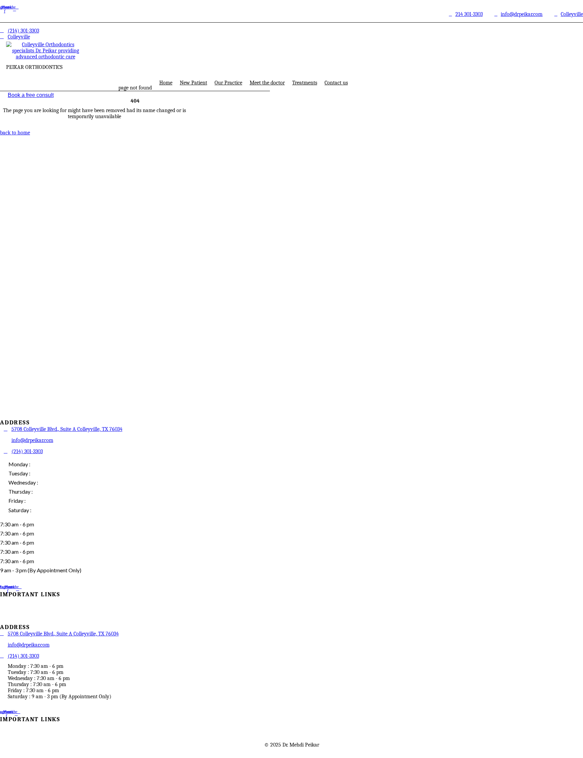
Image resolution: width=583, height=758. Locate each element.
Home (165, 83)
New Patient (193, 83)
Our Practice (228, 83)
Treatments (304, 83)
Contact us (336, 83)
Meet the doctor (267, 83)
